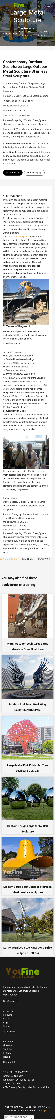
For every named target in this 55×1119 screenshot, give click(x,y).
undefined (21, 1117)
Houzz (6, 1056)
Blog (5, 1022)
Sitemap (41, 1110)
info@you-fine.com (13, 1076)
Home (4, 33)
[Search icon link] (38, 5)
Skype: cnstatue (11, 1083)
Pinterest (7, 1053)
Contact (7, 1026)
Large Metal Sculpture (27, 16)
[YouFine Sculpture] (13, 5)
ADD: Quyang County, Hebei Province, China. (26, 1087)
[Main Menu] (49, 6)
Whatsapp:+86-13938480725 (18, 1079)
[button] (13, 173)
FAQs (6, 1018)
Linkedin (7, 1045)
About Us (8, 1011)
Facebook (8, 1041)
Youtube (7, 1049)
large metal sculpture (17, 236)
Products (13, 33)
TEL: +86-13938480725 (15, 1072)
